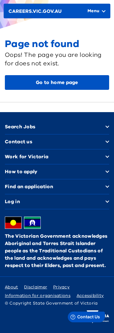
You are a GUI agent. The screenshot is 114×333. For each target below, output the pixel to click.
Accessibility (90, 295)
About (11, 287)
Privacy (61, 287)
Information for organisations (38, 295)
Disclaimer (35, 287)
